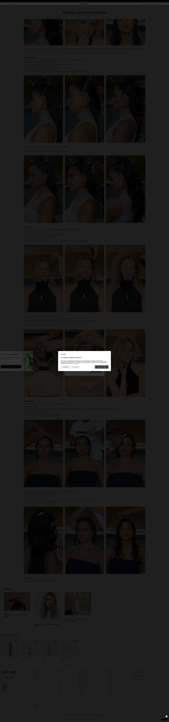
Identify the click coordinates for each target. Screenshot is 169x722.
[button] (166, 716)
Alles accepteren (101, 367)
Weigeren (75, 367)
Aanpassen (65, 367)
